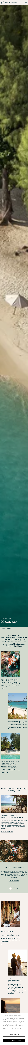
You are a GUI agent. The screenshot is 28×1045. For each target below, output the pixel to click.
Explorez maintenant (6, 945)
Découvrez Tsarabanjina (7, 831)
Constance (3, 628)
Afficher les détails (14, 1034)
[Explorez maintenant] (10, 914)
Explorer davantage (14, 880)
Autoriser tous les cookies (14, 1040)
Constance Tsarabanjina (9, 816)
